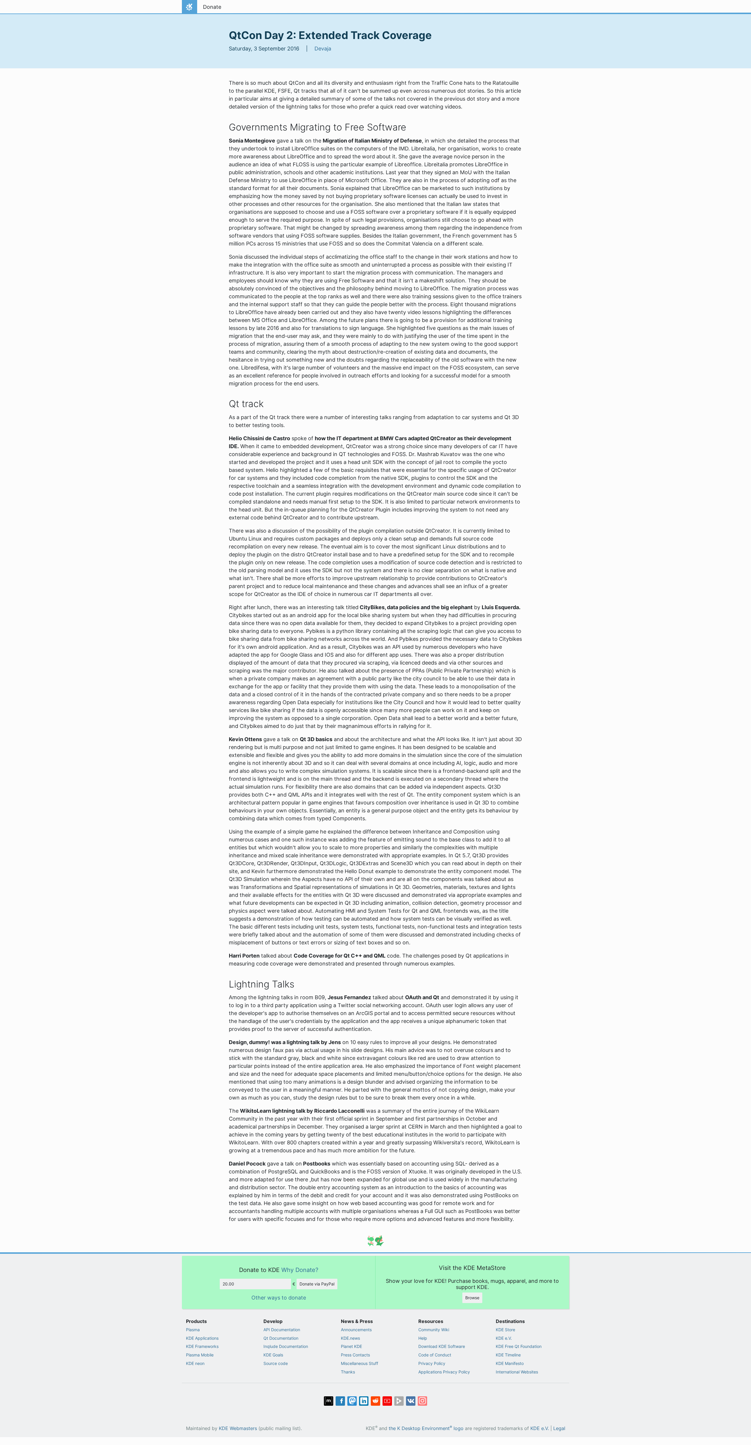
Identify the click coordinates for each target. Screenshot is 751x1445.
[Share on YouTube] (387, 1401)
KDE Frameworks (202, 1346)
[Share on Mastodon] (352, 1401)
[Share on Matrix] (328, 1401)
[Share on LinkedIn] (363, 1401)
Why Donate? (299, 1269)
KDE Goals (273, 1354)
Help (422, 1338)
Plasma (193, 1329)
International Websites (517, 1371)
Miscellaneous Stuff (359, 1363)
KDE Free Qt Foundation (519, 1346)
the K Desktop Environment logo (426, 1428)
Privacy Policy (431, 1363)
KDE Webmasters (238, 1428)
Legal (559, 1428)
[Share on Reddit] (375, 1401)
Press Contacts (355, 1354)
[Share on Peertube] (399, 1401)
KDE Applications (202, 1338)
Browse (472, 1297)
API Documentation (281, 1329)
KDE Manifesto (510, 1363)
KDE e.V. (504, 1338)
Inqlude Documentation (285, 1346)
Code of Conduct (434, 1354)
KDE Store (505, 1329)
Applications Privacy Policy (444, 1371)
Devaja (322, 48)
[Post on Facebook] (340, 1401)
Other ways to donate (278, 1298)
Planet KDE (351, 1346)
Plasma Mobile (200, 1354)
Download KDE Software (441, 1346)
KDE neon (195, 1363)
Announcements (356, 1329)
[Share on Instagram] (422, 1401)
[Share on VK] (410, 1401)
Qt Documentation (280, 1338)
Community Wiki (433, 1329)
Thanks (348, 1371)
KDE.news (350, 1338)
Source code (275, 1363)
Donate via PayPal (317, 1283)
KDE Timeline (508, 1354)
